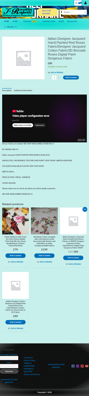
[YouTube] (86, 366)
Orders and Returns (32, 374)
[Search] (85, 12)
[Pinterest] (82, 366)
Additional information (23, 90)
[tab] (7, 90)
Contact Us (28, 358)
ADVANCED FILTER (9, 380)
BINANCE (9, 382)
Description (7, 90)
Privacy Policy (29, 360)
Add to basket (71, 77)
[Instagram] (77, 366)
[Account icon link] (85, 3)
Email (9, 362)
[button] (55, 72)
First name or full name (9, 354)
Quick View (15, 232)
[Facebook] (73, 366)
